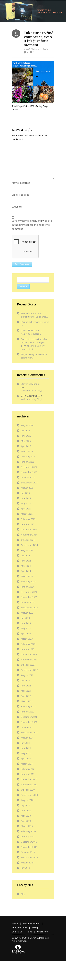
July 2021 (25, 742)
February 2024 (28, 581)
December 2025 (29, 466)
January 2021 (27, 774)
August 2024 (27, 550)
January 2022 (27, 711)
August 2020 (27, 800)
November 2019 (29, 846)
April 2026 (26, 446)
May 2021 (26, 753)
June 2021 (26, 748)
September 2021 (29, 732)
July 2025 (25, 493)
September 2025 (29, 482)
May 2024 (26, 565)
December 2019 (29, 841)
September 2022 (29, 670)
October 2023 (28, 602)
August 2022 (27, 675)
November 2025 (29, 472)
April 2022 (26, 696)
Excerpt (35, 927)
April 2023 (26, 633)
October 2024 (28, 539)
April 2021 (26, 758)
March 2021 (27, 763)
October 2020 (28, 789)
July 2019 (25, 867)
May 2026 (26, 440)
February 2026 (28, 456)
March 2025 (27, 513)
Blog (45, 49)
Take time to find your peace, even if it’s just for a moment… (38, 39)
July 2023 (25, 617)
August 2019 (27, 862)
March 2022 (27, 701)
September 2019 (29, 857)
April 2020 (26, 820)
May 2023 (26, 628)
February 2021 (28, 768)
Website (17, 206)
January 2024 (27, 586)
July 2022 (25, 680)
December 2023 (29, 591)
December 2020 (29, 779)
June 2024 (26, 560)
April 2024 (26, 571)
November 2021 (29, 722)
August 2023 (27, 612)
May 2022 (26, 690)
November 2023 (29, 597)
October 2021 (28, 727)
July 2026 (25, 430)
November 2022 (29, 659)
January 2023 (27, 649)
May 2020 (26, 815)
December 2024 (29, 529)
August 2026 (27, 425)
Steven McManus (32, 49)
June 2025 (26, 498)
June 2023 (26, 623)
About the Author (31, 923)
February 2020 (28, 831)
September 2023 (29, 607)
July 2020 (25, 805)
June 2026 (26, 435)
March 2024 (27, 576)
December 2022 (29, 654)
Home (15, 923)
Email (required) (21, 194)
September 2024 (29, 545)
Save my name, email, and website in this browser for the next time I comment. (32, 224)
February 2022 (28, 706)
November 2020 (29, 784)
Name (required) (21, 182)
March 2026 (27, 451)
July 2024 (25, 555)
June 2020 (26, 810)
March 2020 (27, 826)
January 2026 (27, 461)
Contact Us (17, 931)
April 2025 (26, 508)
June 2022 (26, 685)
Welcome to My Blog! (31, 390)
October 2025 (28, 477)
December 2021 (29, 716)
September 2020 (29, 794)
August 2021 (27, 737)
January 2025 (27, 524)
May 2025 (26, 503)
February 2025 (28, 519)
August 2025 (27, 487)
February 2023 (28, 643)
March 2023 (27, 638)
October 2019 (28, 852)
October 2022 (28, 664)
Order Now (42, 931)
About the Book (19, 927)
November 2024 (29, 534)
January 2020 (27, 836)
